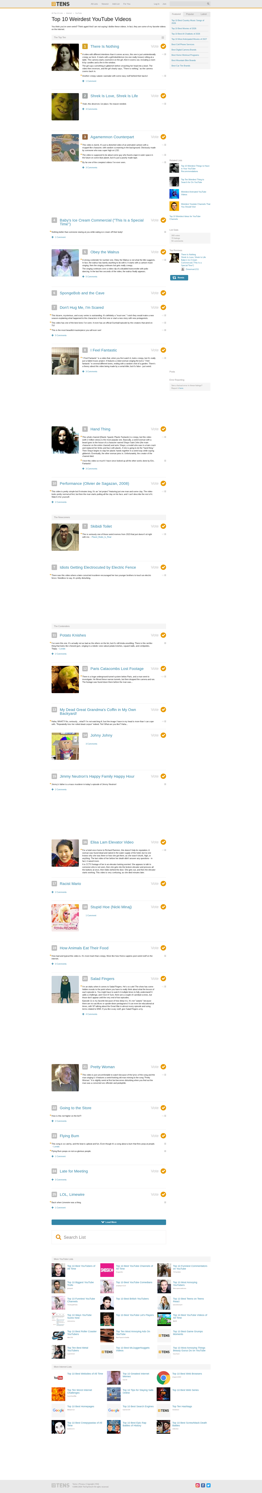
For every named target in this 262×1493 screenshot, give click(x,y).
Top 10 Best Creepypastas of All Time (84, 1424)
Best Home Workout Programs (185, 55)
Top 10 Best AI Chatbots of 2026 (186, 34)
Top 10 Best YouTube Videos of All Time (190, 1316)
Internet (69, 13)
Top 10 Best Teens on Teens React (188, 1300)
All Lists (94, 4)
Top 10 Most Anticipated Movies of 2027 (189, 39)
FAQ (97, 1484)
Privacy (82, 1484)
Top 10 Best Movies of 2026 (184, 28)
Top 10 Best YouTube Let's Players (135, 1315)
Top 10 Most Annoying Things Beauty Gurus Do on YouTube (189, 1349)
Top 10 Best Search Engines (138, 1406)
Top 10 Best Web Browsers (187, 1373)
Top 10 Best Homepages (80, 1406)
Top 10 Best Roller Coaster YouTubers (82, 1333)
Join (164, 4)
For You (126, 4)
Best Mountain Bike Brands (184, 60)
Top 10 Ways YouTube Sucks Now (79, 1316)
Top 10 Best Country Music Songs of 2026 (188, 21)
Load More (109, 1222)
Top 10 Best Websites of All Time (85, 1373)
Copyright (90, 1484)
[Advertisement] (109, 195)
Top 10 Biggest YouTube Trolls (80, 1283)
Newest (105, 4)
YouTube (78, 13)
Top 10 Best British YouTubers (132, 1298)
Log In (156, 4)
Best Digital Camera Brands (184, 50)
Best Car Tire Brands (181, 65)
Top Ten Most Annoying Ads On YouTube (133, 1333)
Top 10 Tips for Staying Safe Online (138, 1391)
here (181, 388)
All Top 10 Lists (57, 13)
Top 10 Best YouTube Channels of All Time (134, 1267)
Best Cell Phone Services (183, 44)
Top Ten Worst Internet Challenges (79, 1391)
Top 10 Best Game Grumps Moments (188, 1333)
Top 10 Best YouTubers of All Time (81, 1267)
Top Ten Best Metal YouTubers (77, 1349)
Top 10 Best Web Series (185, 1390)
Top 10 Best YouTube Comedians (134, 1282)
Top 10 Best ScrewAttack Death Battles (189, 1424)
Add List (115, 4)
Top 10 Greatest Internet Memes (136, 1375)
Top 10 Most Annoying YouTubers (185, 1283)
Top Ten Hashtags (182, 1406)
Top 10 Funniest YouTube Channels (81, 1300)
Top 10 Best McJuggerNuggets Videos (133, 1349)
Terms (74, 1484)
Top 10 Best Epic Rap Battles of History (134, 1424)
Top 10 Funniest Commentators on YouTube (190, 1267)
